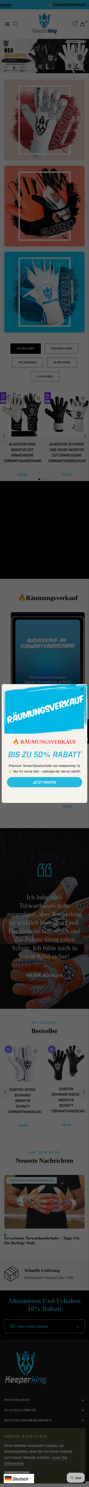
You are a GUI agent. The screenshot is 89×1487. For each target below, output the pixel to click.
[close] (82, 690)
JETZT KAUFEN (44, 782)
